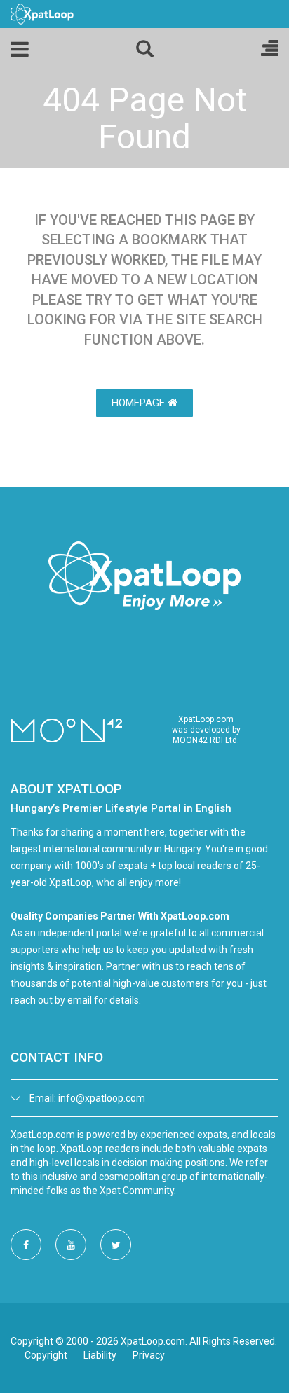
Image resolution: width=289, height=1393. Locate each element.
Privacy (149, 1355)
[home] (42, 13)
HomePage (140, 402)
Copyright (46, 1355)
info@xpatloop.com (101, 1098)
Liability (99, 1355)
